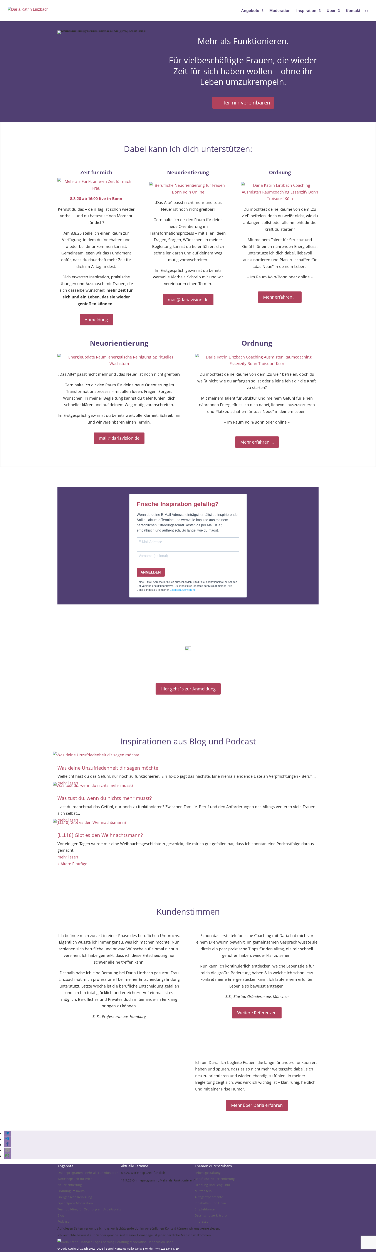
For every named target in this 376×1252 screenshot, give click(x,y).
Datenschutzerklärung (211, 1215)
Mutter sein (203, 1191)
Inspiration (306, 11)
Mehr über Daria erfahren (257, 1105)
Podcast (63, 1221)
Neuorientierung (69, 1185)
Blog (60, 1215)
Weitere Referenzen (257, 1013)
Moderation (279, 11)
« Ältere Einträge (72, 863)
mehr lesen (67, 857)
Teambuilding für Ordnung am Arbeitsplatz (89, 1209)
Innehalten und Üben (210, 1203)
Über (331, 11)
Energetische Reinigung (74, 1197)
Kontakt (353, 11)
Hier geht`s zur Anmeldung (188, 689)
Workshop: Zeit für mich (74, 1179)
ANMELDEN (151, 572)
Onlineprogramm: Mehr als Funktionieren (87, 1173)
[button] (7, 1133)
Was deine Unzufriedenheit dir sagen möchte (107, 767)
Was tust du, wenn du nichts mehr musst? (104, 798)
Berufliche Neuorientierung (215, 1179)
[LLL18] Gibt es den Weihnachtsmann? (100, 835)
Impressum (203, 1221)
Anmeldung (96, 320)
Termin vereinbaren (246, 102)
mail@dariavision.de (188, 300)
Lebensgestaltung (208, 1173)
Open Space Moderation (75, 1203)
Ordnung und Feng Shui (212, 1185)
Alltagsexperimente (209, 1197)
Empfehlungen (205, 1209)
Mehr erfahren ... (280, 297)
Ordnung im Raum (71, 1191)
